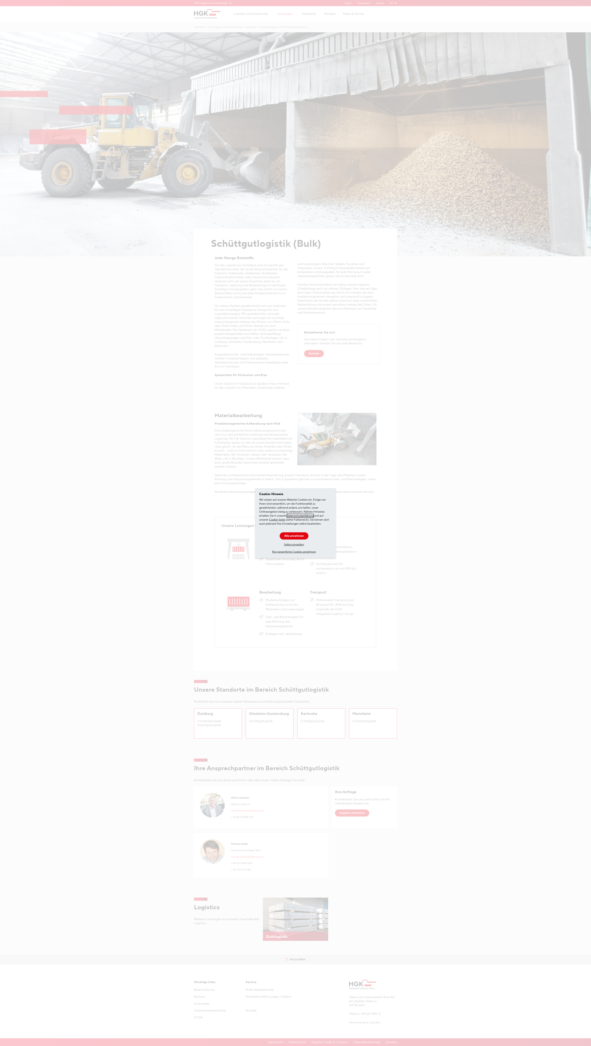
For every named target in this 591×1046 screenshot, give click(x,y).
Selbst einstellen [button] (294, 544)
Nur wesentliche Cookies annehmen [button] (294, 552)
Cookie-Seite (277, 520)
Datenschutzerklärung (300, 516)
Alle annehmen (294, 536)
